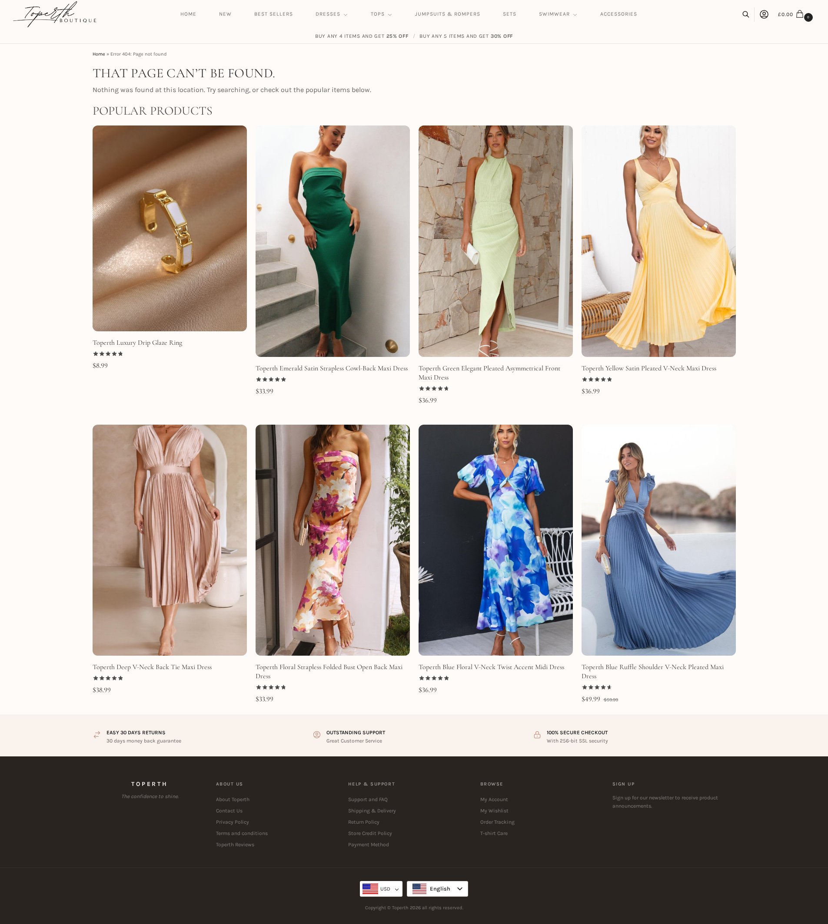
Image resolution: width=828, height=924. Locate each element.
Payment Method (368, 845)
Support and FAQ (368, 799)
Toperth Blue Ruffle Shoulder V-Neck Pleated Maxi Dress (653, 671)
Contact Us (229, 811)
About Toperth (232, 799)
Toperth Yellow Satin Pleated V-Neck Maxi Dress (649, 368)
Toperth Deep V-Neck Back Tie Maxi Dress (152, 667)
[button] (796, 14)
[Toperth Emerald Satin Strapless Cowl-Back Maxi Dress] (333, 241)
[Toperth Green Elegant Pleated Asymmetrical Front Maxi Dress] (496, 241)
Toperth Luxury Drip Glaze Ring (137, 342)
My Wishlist (494, 811)
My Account (494, 799)
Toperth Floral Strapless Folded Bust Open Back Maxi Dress (329, 671)
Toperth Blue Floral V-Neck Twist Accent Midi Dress (491, 667)
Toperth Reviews (235, 845)
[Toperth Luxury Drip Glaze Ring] (170, 228)
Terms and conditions (242, 833)
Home (99, 54)
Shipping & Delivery (372, 811)
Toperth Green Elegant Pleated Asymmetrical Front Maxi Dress (489, 373)
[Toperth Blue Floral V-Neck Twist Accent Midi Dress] (496, 540)
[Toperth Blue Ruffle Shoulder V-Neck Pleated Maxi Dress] (659, 540)
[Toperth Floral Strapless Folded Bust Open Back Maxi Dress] (333, 540)
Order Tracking (497, 822)
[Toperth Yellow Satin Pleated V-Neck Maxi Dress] (659, 241)
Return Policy (363, 822)
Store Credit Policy (370, 833)
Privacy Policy (232, 822)
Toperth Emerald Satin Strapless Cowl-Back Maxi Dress (332, 368)
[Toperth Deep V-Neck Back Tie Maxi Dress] (170, 540)
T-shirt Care (494, 833)
